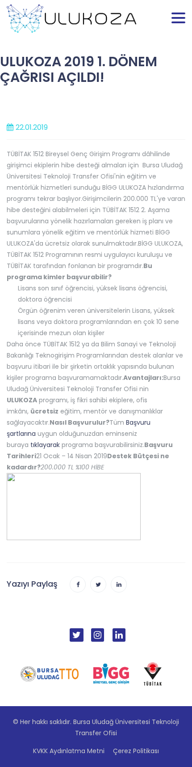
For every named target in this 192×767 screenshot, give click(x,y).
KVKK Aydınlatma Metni (68, 750)
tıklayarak (45, 444)
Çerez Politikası (136, 750)
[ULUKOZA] (71, 17)
